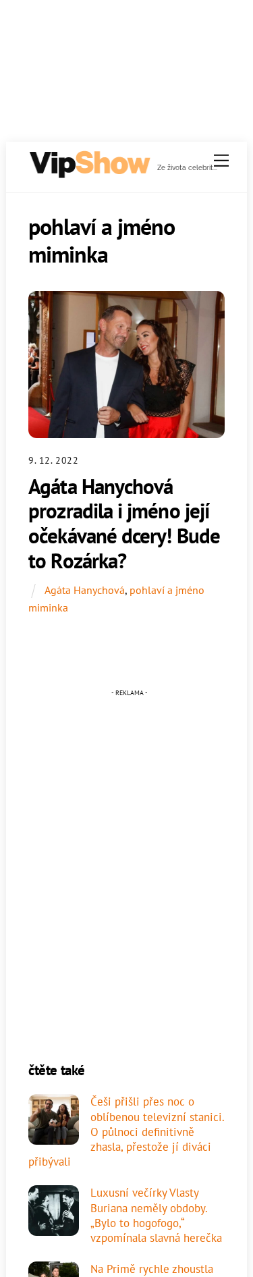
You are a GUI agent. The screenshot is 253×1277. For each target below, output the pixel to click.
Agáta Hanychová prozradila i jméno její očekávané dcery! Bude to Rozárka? (124, 523)
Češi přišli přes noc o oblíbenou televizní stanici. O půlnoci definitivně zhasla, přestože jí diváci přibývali (126, 1131)
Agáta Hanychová (85, 590)
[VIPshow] (89, 173)
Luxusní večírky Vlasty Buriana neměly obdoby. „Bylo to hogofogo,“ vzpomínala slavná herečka (156, 1215)
